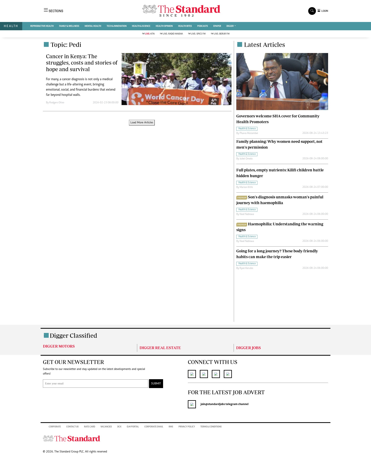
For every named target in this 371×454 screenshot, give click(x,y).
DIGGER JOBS (248, 347)
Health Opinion (164, 26)
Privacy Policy (187, 427)
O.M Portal (133, 427)
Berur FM (222, 34)
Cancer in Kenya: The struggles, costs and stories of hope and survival (81, 62)
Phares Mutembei (249, 133)
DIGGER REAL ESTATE (160, 347)
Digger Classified (73, 335)
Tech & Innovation (117, 26)
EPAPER (217, 26)
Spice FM (198, 34)
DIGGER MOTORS (59, 346)
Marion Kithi (246, 187)
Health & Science (141, 26)
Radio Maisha (173, 34)
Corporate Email (153, 427)
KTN (150, 34)
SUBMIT (156, 383)
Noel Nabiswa (247, 214)
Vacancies (106, 427)
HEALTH (11, 26)
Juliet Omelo (246, 159)
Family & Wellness (69, 26)
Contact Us (72, 427)
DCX (119, 427)
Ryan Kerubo (246, 268)
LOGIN (324, 11)
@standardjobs (215, 404)
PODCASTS (202, 26)
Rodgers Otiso (56, 102)
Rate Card (89, 427)
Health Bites (185, 26)
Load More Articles (141, 122)
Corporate (55, 427)
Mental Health (93, 26)
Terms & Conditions (211, 427)
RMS (171, 427)
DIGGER (230, 26)
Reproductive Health (42, 26)
